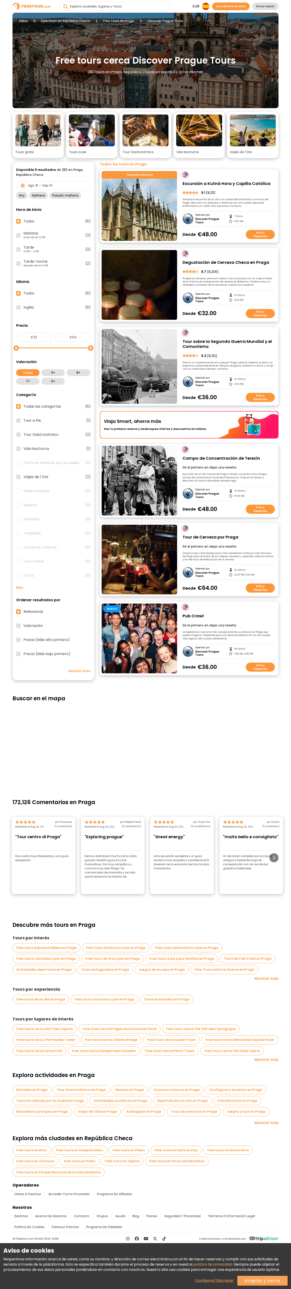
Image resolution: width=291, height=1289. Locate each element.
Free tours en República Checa (65, 21)
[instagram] (127, 1238)
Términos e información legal (231, 1216)
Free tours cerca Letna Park (39, 1051)
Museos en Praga (129, 1089)
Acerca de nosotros (51, 1216)
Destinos (21, 1216)
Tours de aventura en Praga (194, 1111)
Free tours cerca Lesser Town (171, 1039)
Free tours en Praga (118, 21)
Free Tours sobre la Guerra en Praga (224, 969)
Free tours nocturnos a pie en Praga (104, 999)
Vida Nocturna (57, 448)
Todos (28, 372)
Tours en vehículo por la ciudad (57, 463)
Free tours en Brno (31, 1150)
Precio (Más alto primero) (46, 640)
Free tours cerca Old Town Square (44, 1029)
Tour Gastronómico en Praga (81, 1089)
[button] (38, 135)
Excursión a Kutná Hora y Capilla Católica (227, 183)
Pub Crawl (193, 616)
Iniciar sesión (265, 6)
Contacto (81, 1216)
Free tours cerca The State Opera (232, 1051)
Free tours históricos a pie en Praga (116, 947)
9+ (53, 372)
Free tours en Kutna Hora (228, 1150)
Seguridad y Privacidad (182, 1216)
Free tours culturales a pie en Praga (46, 958)
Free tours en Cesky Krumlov (79, 1150)
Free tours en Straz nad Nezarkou (177, 1161)
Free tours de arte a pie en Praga (112, 958)
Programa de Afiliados (114, 1194)
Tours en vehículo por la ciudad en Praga (50, 1100)
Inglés (57, 307)
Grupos (102, 1216)
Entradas (57, 519)
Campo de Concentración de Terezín (221, 458)
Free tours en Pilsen (129, 1150)
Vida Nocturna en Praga (237, 1100)
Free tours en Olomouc (35, 1161)
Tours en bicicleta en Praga (167, 999)
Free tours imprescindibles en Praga (46, 947)
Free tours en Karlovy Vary (176, 1150)
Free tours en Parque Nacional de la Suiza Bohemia (58, 1172)
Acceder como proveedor (69, 1194)
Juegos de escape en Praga (162, 969)
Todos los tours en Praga (123, 164)
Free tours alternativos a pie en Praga (186, 947)
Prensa (151, 1216)
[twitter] (155, 1238)
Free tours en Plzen (79, 1161)
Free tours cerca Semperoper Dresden (104, 1051)
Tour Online (57, 561)
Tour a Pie (57, 420)
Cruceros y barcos (57, 547)
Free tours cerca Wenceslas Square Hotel (239, 1039)
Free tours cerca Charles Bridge (111, 1039)
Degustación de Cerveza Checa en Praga (226, 262)
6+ (53, 381)
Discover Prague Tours (207, 220)
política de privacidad (212, 1264)
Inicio (23, 21)
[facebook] (137, 1238)
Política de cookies (29, 1227)
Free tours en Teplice (122, 1161)
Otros (57, 575)
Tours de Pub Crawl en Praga (247, 958)
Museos (57, 505)
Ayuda (120, 1216)
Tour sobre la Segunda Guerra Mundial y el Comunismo (227, 344)
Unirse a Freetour (27, 1194)
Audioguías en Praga (143, 1111)
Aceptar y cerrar (262, 1281)
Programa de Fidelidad (104, 1227)
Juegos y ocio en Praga (246, 1111)
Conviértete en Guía (231, 6)
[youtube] (146, 1238)
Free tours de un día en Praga (40, 999)
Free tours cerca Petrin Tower (170, 1051)
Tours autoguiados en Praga (105, 969)
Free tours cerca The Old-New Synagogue (201, 1029)
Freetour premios (65, 1227)
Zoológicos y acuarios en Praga (235, 1089)
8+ (78, 372)
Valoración (33, 625)
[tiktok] (164, 1238)
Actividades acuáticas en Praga (121, 1100)
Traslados (57, 533)
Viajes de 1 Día (57, 477)
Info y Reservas (260, 234)
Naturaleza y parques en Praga (42, 1111)
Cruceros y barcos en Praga (176, 1089)
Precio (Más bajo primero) (46, 654)
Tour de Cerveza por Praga (210, 537)
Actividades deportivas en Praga (44, 969)
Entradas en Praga (31, 1089)
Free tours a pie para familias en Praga (181, 958)
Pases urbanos (57, 491)
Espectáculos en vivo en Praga (182, 1100)
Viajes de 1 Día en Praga (97, 1111)
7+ (28, 381)
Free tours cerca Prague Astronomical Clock (120, 1029)
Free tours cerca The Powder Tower (45, 1039)
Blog (136, 1216)
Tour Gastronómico (57, 434)
